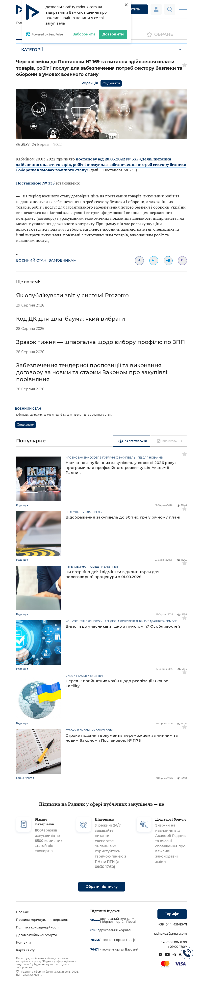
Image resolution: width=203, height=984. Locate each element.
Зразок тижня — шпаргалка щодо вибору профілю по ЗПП (100, 342)
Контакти (23, 942)
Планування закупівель (84, 512)
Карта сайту (25, 950)
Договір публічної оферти (36, 935)
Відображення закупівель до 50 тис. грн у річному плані (123, 517)
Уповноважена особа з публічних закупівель (100, 458)
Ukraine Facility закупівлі (84, 676)
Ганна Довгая (25, 778)
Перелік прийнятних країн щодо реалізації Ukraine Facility (117, 683)
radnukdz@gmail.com (170, 933)
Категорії (32, 49)
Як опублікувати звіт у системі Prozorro (72, 295)
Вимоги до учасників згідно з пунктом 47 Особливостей (123, 626)
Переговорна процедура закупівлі (92, 567)
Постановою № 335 (35, 183)
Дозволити (113, 33)
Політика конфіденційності (37, 927)
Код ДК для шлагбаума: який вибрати (70, 318)
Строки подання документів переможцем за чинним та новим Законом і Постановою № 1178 (122, 738)
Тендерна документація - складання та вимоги (141, 621)
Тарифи (172, 914)
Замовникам (62, 260)
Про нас (22, 912)
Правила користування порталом (42, 920)
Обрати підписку (102, 886)
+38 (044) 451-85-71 (172, 924)
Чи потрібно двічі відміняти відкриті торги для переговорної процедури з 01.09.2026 (112, 574)
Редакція (89, 83)
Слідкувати (111, 83)
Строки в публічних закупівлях (89, 730)
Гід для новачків (150, 458)
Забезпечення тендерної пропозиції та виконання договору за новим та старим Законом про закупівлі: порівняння (92, 372)
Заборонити (84, 33)
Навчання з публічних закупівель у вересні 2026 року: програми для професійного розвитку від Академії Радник (121, 467)
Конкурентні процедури (84, 621)
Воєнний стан (31, 260)
